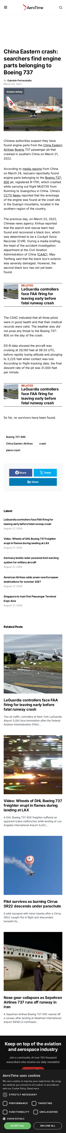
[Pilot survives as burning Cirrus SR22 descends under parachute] (33, 865)
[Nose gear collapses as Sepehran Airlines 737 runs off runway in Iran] (33, 961)
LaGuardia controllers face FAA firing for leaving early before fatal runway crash (40, 296)
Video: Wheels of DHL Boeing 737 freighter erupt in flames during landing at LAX (33, 805)
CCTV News (12, 195)
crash (42, 443)
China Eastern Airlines (19, 443)
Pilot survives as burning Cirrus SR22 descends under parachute (32, 903)
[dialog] (33, 1101)
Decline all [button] (47, 1125)
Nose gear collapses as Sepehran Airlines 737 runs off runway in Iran (33, 1002)
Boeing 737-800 (15, 436)
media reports (32, 169)
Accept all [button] (17, 1125)
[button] (6, 7)
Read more (33, 1088)
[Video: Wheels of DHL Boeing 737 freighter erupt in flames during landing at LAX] (33, 764)
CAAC (42, 254)
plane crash (13, 450)
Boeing (19, 149)
